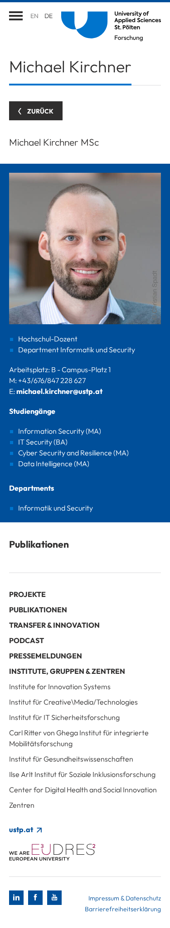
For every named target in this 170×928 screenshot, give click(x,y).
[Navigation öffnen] (16, 15)
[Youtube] (54, 897)
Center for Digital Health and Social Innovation (83, 789)
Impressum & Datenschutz (124, 898)
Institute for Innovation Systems (60, 686)
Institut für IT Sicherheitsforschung (64, 717)
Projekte (27, 594)
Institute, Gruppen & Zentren (67, 671)
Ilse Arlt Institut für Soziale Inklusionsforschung (82, 774)
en (34, 16)
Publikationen (38, 609)
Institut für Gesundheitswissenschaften (71, 758)
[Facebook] (35, 897)
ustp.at (21, 829)
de (48, 16)
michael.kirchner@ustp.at (59, 391)
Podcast (26, 640)
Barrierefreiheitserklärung (123, 909)
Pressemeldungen (45, 655)
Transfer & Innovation (54, 625)
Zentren (21, 805)
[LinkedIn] (16, 897)
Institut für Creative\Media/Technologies (73, 701)
